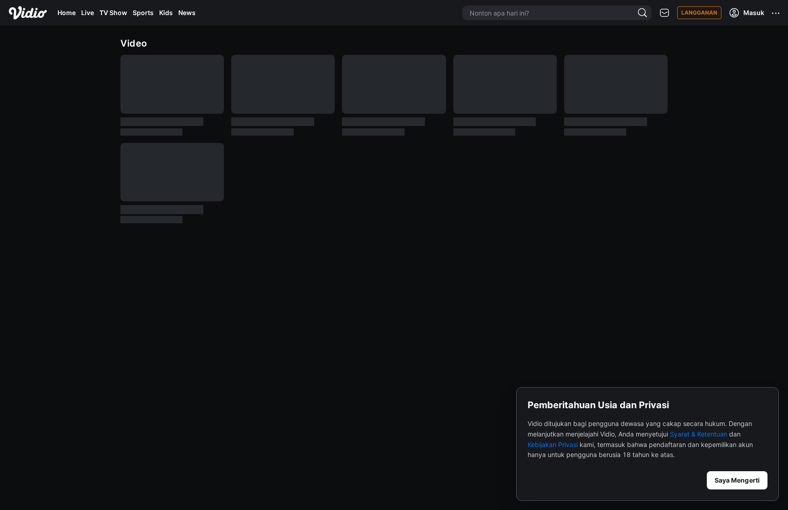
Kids (166, 12)
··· (776, 12)
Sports (143, 12)
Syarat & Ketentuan (698, 434)
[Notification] (664, 13)
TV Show (113, 12)
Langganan (699, 12)
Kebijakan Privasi (553, 444)
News (187, 12)
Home (66, 12)
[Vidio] (27, 13)
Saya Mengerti (737, 480)
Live (87, 12)
